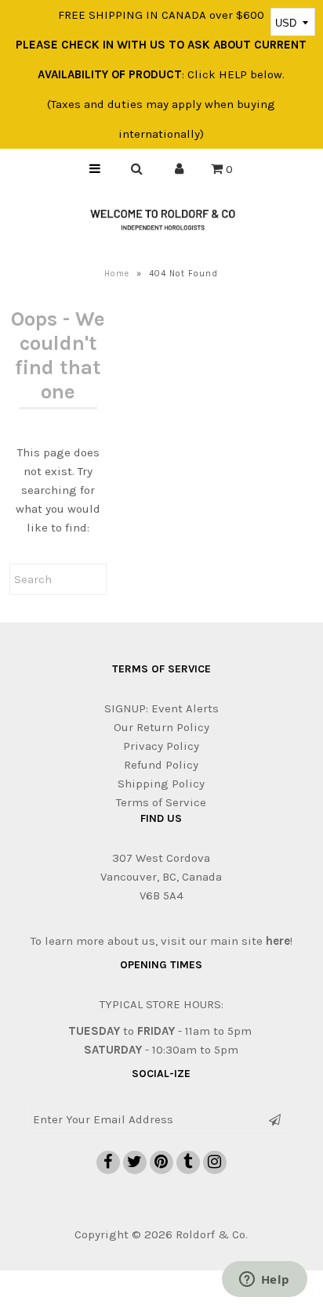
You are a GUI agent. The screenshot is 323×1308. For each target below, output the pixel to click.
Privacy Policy (161, 746)
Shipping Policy (161, 784)
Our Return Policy (161, 727)
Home (116, 273)
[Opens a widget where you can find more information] (264, 1280)
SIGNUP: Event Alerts (161, 708)
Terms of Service (161, 802)
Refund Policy (161, 765)
